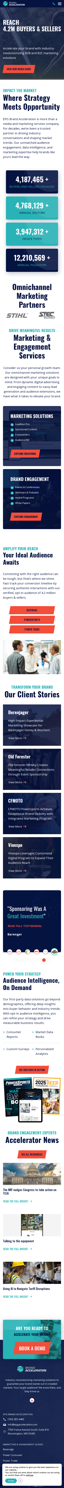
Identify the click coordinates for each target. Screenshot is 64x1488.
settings (29, 1475)
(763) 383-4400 (16, 1419)
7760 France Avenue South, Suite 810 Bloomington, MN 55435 (28, 1431)
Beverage (8, 1449)
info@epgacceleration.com (22, 1424)
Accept (11, 1481)
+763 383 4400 (54, 4)
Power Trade (10, 1460)
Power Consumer (12, 1455)
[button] (15, 960)
